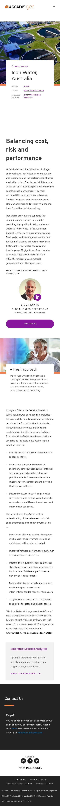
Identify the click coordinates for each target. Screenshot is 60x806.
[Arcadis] (33, 768)
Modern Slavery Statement (19, 784)
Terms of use (20, 780)
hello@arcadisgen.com (30, 733)
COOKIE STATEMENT (38, 780)
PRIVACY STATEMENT (44, 784)
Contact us (30, 324)
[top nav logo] (19, 8)
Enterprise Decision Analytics (29, 649)
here (14, 729)
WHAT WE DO (21, 67)
